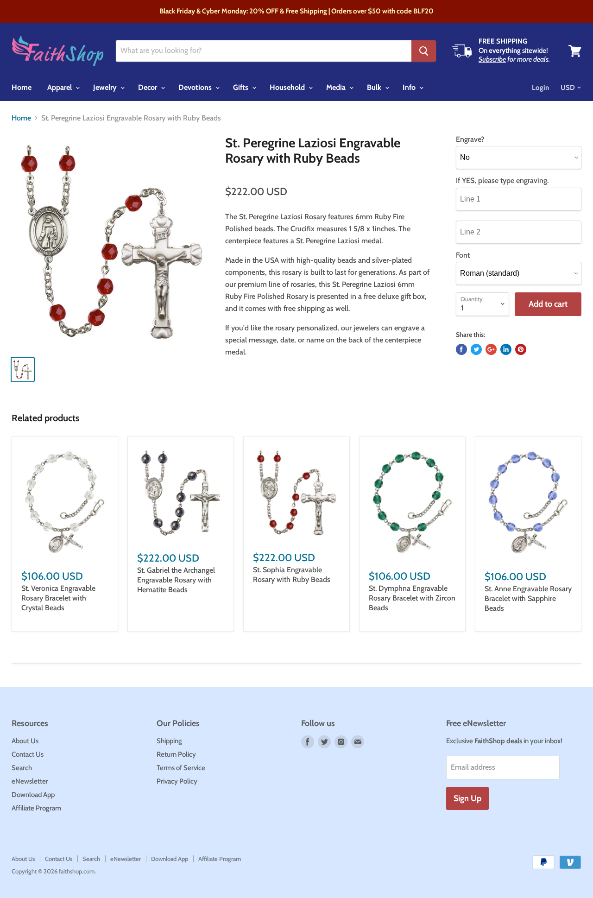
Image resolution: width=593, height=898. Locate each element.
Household (288, 87)
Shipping (169, 741)
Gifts (241, 87)
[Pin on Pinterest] (520, 349)
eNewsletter (30, 781)
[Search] (423, 51)
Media (336, 87)
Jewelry (106, 87)
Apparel (60, 87)
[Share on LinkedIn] (505, 349)
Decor (148, 87)
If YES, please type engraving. (502, 181)
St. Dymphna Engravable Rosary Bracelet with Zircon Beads (412, 598)
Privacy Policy (177, 781)
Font (463, 255)
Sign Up (467, 798)
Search (22, 768)
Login (540, 87)
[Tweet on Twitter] (476, 349)
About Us (25, 741)
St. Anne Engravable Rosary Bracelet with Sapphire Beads (528, 598)
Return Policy (176, 754)
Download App (33, 794)
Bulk (375, 87)
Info (410, 87)
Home (22, 87)
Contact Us (28, 754)
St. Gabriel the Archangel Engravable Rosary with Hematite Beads (176, 580)
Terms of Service (181, 768)
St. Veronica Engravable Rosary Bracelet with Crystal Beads (58, 598)
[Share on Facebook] (461, 349)
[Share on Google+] (491, 349)
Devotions (196, 87)
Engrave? (470, 139)
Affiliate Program (36, 808)
